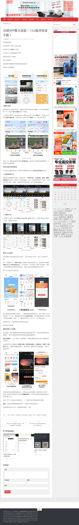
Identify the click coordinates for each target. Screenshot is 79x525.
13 (65, 194)
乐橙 (9, 415)
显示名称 (7, 480)
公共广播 (73, 209)
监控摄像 (38, 415)
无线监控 (71, 219)
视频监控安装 (67, 232)
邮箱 (28, 480)
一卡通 (62, 209)
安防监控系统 (59, 215)
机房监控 (55, 221)
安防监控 (62, 213)
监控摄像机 (44, 415)
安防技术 (6, 39)
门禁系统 (60, 237)
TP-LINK (58, 209)
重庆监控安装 (69, 234)
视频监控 (58, 232)
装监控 (69, 230)
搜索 (74, 24)
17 (55, 197)
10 (55, 194)
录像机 (70, 215)
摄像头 (70, 217)
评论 (6, 469)
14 (68, 194)
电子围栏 (69, 221)
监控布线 (64, 224)
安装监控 (68, 211)
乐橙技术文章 (6, 23)
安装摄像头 (60, 211)
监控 (34, 415)
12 (61, 194)
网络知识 (43, 19)
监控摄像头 (56, 226)
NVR (55, 209)
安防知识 (10, 19)
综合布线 (64, 228)
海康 (59, 221)
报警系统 (63, 217)
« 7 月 (64, 204)
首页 (4, 19)
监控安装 (57, 224)
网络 (56, 230)
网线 (70, 228)
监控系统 (64, 226)
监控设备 (71, 226)
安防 (56, 213)
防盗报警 (67, 237)
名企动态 (17, 19)
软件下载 (50, 19)
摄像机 (30, 415)
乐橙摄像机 (18, 415)
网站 (6, 485)
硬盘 (55, 228)
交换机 (67, 209)
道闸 (63, 234)
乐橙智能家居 (25, 415)
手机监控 (56, 217)
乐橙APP (13, 415)
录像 (66, 215)
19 (61, 197)
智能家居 (24, 19)
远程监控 (57, 235)
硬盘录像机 (58, 228)
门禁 (56, 237)
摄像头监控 (58, 219)
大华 (37, 19)
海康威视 (31, 19)
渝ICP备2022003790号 (23, 522)
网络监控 (62, 230)
